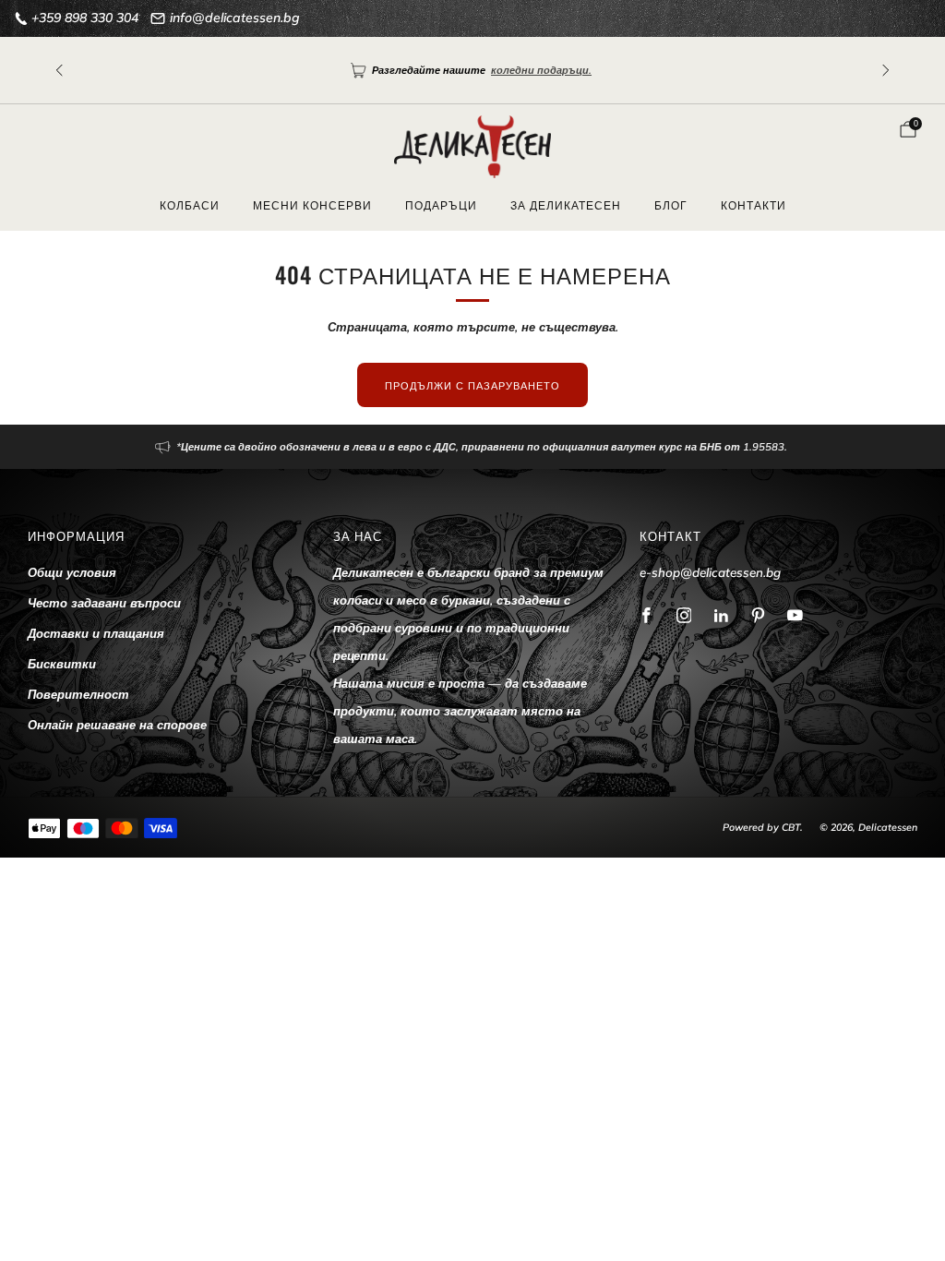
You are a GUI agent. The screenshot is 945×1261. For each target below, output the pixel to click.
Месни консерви (312, 204)
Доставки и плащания (96, 633)
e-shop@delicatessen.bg (710, 572)
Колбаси (190, 204)
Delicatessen (887, 827)
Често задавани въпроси (104, 602)
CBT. (792, 827)
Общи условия (72, 572)
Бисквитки (62, 663)
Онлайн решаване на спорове (117, 724)
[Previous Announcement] (59, 70)
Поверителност (78, 694)
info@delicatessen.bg (235, 17)
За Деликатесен (565, 204)
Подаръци (441, 204)
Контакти (753, 204)
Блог (671, 204)
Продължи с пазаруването (472, 385)
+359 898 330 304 (84, 17)
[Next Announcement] (886, 70)
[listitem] (472, 447)
